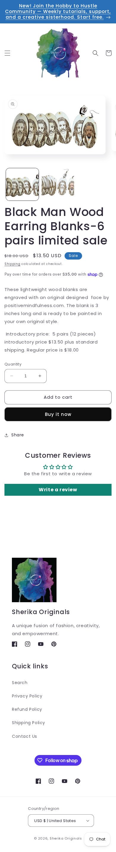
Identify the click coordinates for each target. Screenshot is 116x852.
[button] (7, 53)
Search (20, 683)
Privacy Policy (27, 696)
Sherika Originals (66, 838)
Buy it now (58, 414)
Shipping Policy (28, 723)
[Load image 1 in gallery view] (22, 184)
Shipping (12, 264)
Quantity (12, 364)
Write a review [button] (58, 489)
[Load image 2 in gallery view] (58, 184)
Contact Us (24, 736)
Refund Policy (27, 709)
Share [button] (17, 435)
